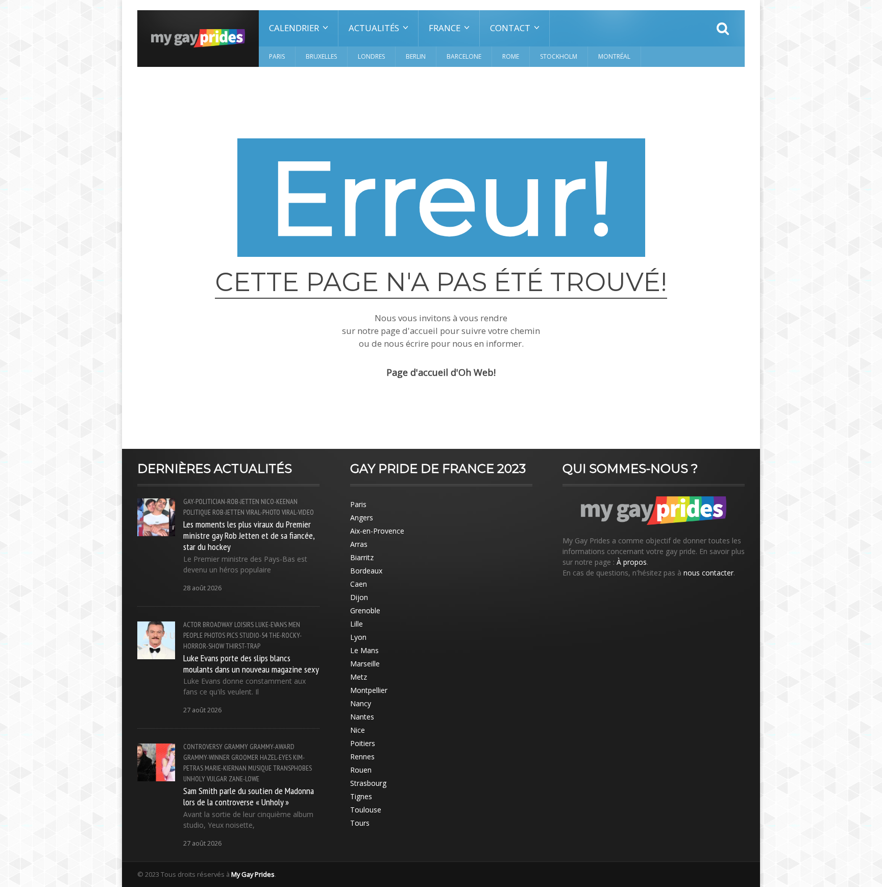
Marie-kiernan (226, 768)
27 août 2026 (202, 710)
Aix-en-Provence (377, 531)
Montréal (614, 56)
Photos (214, 635)
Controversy (203, 746)
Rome (510, 56)
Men (294, 624)
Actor (192, 624)
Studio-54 (253, 635)
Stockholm (558, 56)
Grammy (236, 746)
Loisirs (244, 624)
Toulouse (365, 809)
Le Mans (364, 650)
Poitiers (362, 743)
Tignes (361, 796)
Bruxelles (321, 56)
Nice (357, 730)
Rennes (362, 756)
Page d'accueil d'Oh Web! (441, 372)
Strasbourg (368, 783)
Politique (197, 512)
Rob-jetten (228, 512)
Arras (359, 544)
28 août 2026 (202, 588)
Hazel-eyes (275, 757)
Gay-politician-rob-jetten (221, 501)
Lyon (358, 637)
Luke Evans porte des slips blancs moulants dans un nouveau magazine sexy (251, 663)
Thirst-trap (243, 646)
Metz (358, 677)
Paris (277, 56)
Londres (371, 56)
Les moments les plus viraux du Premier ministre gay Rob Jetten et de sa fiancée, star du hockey (248, 535)
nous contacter (708, 573)
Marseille (365, 663)
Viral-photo (263, 512)
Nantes (362, 717)
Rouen (361, 770)
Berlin (416, 56)
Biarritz (362, 557)
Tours (360, 823)
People (193, 635)
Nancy (360, 703)
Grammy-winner (206, 757)
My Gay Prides (253, 874)
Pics (232, 635)
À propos (632, 562)
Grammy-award (272, 746)
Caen (358, 584)
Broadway (218, 624)
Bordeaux (366, 571)
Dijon (359, 597)
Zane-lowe (244, 778)
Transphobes (292, 768)
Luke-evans (271, 624)
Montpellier (368, 690)
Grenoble (365, 610)
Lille (356, 624)
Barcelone (464, 56)
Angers (361, 517)
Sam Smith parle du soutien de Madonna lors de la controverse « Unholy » (248, 796)
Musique (260, 768)
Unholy (194, 778)
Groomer (244, 757)
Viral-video (298, 512)
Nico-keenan (279, 501)
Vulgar (217, 778)
